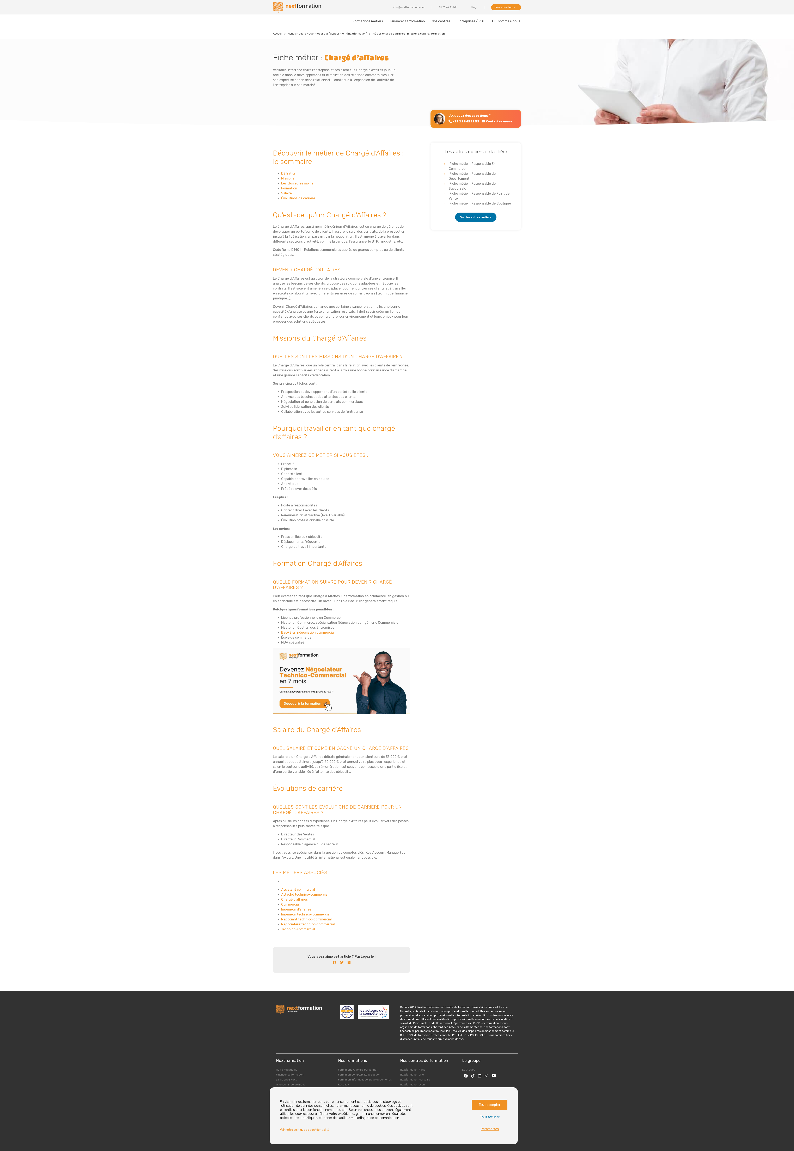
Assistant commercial (298, 889)
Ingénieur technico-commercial (305, 914)
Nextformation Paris (412, 1069)
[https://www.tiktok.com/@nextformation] (473, 1076)
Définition (288, 173)
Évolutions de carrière (298, 198)
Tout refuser (490, 1117)
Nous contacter (506, 7)
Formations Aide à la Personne (357, 1069)
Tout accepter (489, 1105)
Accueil (277, 33)
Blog (474, 7)
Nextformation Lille (412, 1074)
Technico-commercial (298, 929)
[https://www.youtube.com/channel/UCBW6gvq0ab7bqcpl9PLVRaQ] (493, 1076)
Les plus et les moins (297, 183)
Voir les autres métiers (475, 217)
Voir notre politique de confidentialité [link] (304, 1130)
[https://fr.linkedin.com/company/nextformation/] (479, 1076)
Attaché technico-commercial (304, 894)
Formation (289, 188)
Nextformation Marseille (415, 1079)
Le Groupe (468, 1069)
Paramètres (490, 1129)
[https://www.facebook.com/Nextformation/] (466, 1076)
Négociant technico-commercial (306, 919)
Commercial (290, 904)
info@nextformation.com (409, 7)
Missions (287, 178)
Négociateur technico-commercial (308, 924)
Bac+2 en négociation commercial (308, 632)
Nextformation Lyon (412, 1084)
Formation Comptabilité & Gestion (359, 1074)
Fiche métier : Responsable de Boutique (480, 203)
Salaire (286, 193)
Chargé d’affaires (294, 899)
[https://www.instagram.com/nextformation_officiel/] (486, 1076)
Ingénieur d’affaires (296, 909)
